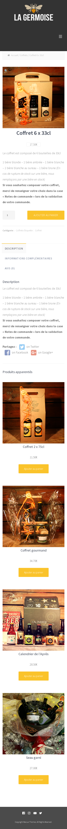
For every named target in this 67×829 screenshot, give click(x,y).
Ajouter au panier (46, 215)
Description (14, 248)
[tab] (14, 248)
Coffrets (23, 55)
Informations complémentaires (28, 258)
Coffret (38, 230)
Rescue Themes (29, 822)
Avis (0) (10, 268)
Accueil (14, 55)
